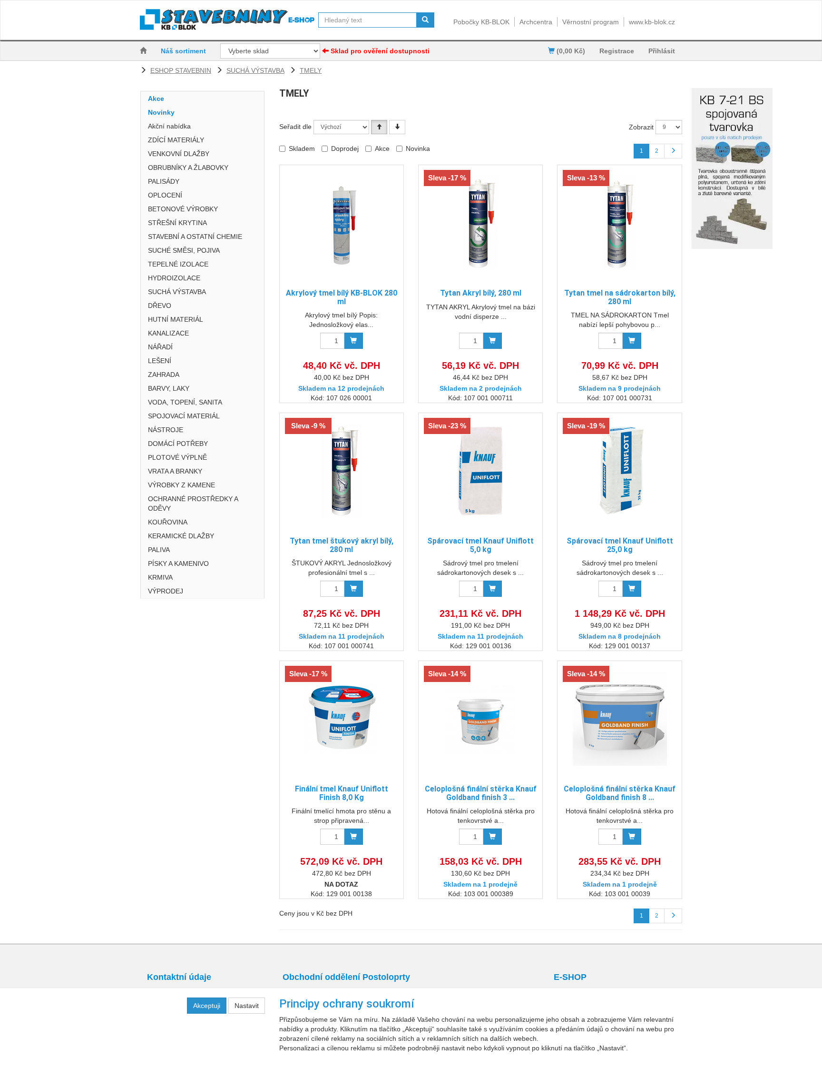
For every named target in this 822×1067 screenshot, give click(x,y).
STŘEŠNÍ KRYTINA (177, 223)
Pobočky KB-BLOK (481, 22)
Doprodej (345, 148)
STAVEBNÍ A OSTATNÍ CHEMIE (195, 236)
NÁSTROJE (165, 430)
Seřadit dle (295, 126)
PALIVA (159, 549)
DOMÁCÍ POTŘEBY (178, 443)
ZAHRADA (163, 374)
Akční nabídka (169, 126)
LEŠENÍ (159, 361)
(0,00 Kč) (570, 51)
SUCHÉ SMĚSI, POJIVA (184, 250)
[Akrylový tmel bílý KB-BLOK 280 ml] (341, 222)
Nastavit (247, 1005)
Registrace (616, 51)
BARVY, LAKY (168, 388)
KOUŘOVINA (167, 522)
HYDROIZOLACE (174, 278)
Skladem (302, 148)
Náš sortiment (183, 51)
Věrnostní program (590, 22)
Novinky (161, 112)
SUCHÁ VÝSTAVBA (255, 70)
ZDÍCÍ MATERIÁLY (176, 140)
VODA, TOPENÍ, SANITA (185, 402)
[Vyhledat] (425, 20)
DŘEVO (159, 305)
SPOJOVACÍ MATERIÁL (184, 416)
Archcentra (535, 22)
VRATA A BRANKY (175, 471)
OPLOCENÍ (165, 195)
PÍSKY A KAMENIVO (178, 563)
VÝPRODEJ (165, 591)
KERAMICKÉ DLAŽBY (181, 536)
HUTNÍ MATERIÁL (175, 319)
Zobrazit (641, 127)
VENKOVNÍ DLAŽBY (178, 154)
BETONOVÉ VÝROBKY (183, 209)
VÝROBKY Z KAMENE (181, 485)
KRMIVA (160, 577)
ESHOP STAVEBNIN (180, 70)
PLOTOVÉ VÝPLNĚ (177, 457)
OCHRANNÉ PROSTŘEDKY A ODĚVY (193, 503)
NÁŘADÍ (160, 347)
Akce (156, 98)
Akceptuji (206, 1005)
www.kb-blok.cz (652, 22)
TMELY (311, 70)
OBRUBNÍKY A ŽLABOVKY (188, 167)
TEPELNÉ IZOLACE (178, 264)
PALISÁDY (163, 181)
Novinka (418, 148)
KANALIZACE (168, 333)
